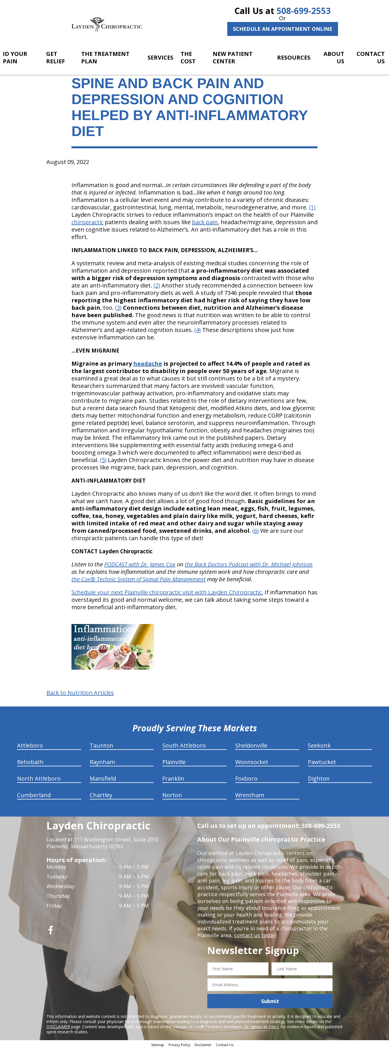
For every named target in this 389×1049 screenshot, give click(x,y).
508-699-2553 (304, 11)
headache (147, 363)
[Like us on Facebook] (50, 932)
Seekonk (319, 745)
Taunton (101, 745)
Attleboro (30, 745)
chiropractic (87, 222)
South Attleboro (184, 745)
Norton (172, 795)
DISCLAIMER (58, 1026)
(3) (118, 307)
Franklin (173, 778)
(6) (255, 530)
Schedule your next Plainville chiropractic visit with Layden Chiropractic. (167, 592)
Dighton (319, 778)
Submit (270, 1001)
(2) (156, 285)
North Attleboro (39, 778)
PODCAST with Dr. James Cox (139, 564)
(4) (197, 330)
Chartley (101, 795)
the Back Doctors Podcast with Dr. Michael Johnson (249, 564)
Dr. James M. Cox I (261, 1026)
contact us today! (255, 935)
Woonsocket (251, 762)
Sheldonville (251, 745)
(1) (312, 207)
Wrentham (249, 795)
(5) (103, 460)
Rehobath (30, 762)
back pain (205, 222)
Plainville (174, 762)
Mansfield (103, 778)
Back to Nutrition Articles (80, 692)
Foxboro (246, 778)
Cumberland (34, 795)
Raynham (102, 762)
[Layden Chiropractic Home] (107, 24)
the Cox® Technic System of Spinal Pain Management (138, 579)
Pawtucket (322, 762)
